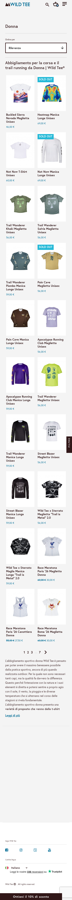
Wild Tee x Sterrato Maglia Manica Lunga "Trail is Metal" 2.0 (18, 573)
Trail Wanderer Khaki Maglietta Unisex (16, 228)
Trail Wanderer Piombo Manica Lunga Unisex (15, 286)
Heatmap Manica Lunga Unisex (48, 116)
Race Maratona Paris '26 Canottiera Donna (19, 631)
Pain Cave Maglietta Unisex (48, 284)
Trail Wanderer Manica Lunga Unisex (15, 457)
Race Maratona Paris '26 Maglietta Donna (50, 571)
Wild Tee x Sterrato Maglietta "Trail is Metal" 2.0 (50, 514)
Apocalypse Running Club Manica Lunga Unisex (19, 400)
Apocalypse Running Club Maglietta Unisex (50, 343)
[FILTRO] (69, 450)
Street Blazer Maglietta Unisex (48, 455)
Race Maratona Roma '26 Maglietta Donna (50, 631)
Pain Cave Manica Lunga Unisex (17, 341)
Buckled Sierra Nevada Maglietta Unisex (17, 118)
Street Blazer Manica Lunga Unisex (15, 514)
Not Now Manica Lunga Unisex (48, 173)
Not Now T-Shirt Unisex (16, 173)
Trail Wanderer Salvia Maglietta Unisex (48, 228)
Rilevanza (36, 48)
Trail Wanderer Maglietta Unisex (48, 398)
